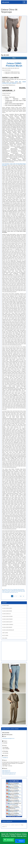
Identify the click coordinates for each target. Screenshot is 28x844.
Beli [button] (15, 58)
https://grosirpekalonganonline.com (9, 772)
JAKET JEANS (5, 632)
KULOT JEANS (5, 635)
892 (21, 596)
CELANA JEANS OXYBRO (7, 616)
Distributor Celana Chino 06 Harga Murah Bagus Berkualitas (14, 589)
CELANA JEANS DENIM (7, 611)
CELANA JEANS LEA (6, 613)
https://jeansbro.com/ (6, 770)
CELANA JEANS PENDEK (7, 619)
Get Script (9, 816)
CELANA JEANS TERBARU (7, 624)
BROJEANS (5, 2)
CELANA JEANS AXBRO (7, 608)
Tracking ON (18, 816)
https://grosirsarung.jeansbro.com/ (8, 774)
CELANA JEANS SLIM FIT (7, 621)
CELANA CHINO (5, 605)
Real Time (13, 816)
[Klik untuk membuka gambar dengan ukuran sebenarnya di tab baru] (14, 34)
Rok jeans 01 (6, 825)
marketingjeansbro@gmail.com (8, 738)
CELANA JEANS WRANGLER (8, 630)
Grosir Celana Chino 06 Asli (15, 591)
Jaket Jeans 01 (16, 825)
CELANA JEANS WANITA (7, 627)
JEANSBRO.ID (5, 757)
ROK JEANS (4, 638)
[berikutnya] (23, 596)
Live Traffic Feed (14, 781)
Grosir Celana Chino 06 (14, 592)
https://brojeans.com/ (6, 771)
